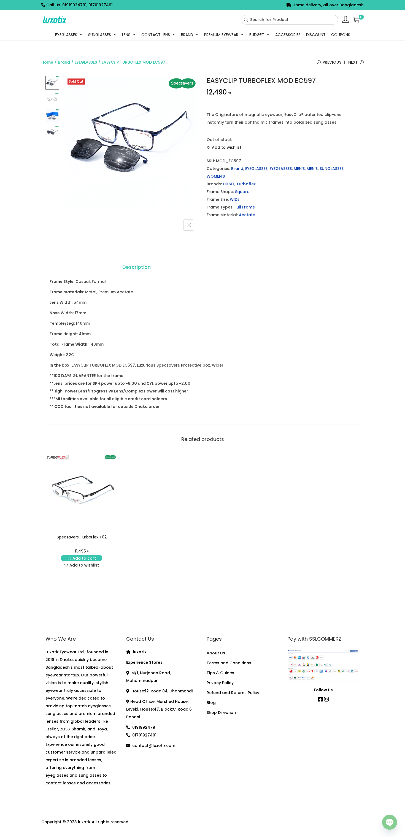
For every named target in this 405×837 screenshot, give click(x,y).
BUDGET (256, 34)
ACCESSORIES (288, 34)
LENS (126, 34)
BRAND (187, 34)
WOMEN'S (216, 176)
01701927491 (144, 735)
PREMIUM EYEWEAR (221, 34)
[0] (356, 19)
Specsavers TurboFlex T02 (82, 537)
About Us (216, 653)
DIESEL (228, 184)
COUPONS (340, 34)
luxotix (84, 822)
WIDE (234, 199)
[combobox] (290, 20)
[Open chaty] (389, 822)
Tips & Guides (220, 673)
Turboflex (246, 184)
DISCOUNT (316, 34)
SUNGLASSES (99, 34)
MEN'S (299, 168)
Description (136, 267)
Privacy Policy (220, 683)
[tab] (136, 267)
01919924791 (144, 727)
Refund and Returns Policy (233, 692)
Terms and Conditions (229, 663)
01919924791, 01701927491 (87, 5)
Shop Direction (221, 712)
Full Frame (244, 207)
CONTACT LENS (155, 34)
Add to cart (84, 558)
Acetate (247, 215)
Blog (211, 702)
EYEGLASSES (66, 34)
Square (242, 191)
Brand (64, 62)
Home (47, 62)
